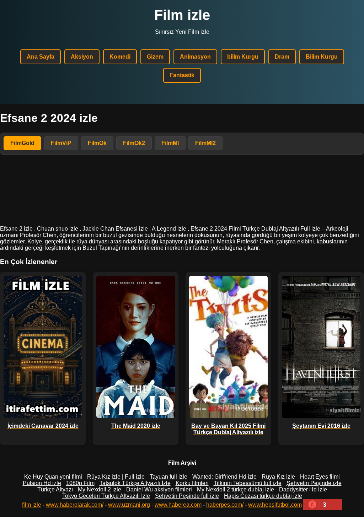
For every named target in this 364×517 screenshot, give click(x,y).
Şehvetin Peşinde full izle (187, 496)
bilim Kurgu (242, 57)
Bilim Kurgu (322, 57)
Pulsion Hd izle (42, 483)
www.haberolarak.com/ (74, 505)
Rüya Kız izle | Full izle (116, 477)
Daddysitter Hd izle (303, 489)
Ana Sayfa (40, 57)
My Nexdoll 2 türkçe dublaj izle (235, 489)
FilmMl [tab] (170, 143)
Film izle (182, 15)
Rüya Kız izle (278, 477)
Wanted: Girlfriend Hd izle (224, 477)
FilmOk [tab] (97, 143)
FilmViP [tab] (61, 143)
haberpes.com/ (224, 505)
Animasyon (195, 57)
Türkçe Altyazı (55, 489)
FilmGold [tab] (22, 143)
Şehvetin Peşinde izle (314, 483)
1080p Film (80, 483)
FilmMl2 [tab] (205, 143)
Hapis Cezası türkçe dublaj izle (263, 496)
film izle (31, 505)
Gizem (155, 57)
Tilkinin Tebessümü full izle (248, 483)
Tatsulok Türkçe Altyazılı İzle (135, 483)
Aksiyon (82, 57)
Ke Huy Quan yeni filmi (53, 477)
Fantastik (182, 75)
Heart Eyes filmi (320, 477)
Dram (282, 57)
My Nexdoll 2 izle (99, 489)
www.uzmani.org (129, 505)
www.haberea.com (178, 505)
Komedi (119, 57)
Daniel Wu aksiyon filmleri (159, 489)
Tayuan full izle (168, 477)
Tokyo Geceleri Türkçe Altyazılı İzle (106, 496)
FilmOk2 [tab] (134, 143)
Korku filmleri (192, 483)
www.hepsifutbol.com (275, 505)
